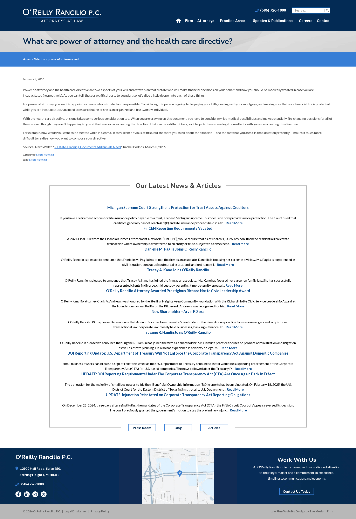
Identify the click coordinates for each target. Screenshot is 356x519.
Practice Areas (232, 21)
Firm (189, 21)
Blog (178, 428)
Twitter (44, 494)
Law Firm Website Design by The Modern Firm (302, 511)
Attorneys (205, 21)
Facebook (18, 494)
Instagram (35, 494)
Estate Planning (45, 154)
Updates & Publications (273, 21)
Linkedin (26, 494)
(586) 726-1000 (273, 10)
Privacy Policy (100, 511)
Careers (305, 21)
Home (179, 21)
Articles (214, 428)
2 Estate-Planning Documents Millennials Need (87, 147)
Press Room (142, 428)
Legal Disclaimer (75, 511)
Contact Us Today (296, 491)
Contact (324, 21)
